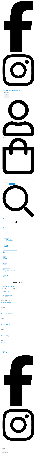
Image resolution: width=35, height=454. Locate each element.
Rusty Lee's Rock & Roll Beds (8, 247)
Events (3, 276)
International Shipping (5, 275)
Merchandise (6, 246)
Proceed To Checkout (11, 286)
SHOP (3, 285)
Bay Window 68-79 (6, 234)
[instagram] (18, 88)
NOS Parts (5, 241)
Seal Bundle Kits (6, 238)
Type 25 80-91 (6, 235)
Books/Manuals (5, 263)
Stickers (4, 269)
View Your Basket (4, 286)
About (3, 228)
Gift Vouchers (6, 245)
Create (25, 444)
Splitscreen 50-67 (6, 233)
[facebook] (18, 51)
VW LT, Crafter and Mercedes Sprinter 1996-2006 (10, 250)
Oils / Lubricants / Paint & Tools (8, 240)
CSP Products (6, 244)
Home (3, 227)
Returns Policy (4, 271)
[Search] (16, 222)
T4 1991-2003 (4, 257)
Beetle (3, 251)
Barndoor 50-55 (6, 232)
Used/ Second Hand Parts (7, 239)
